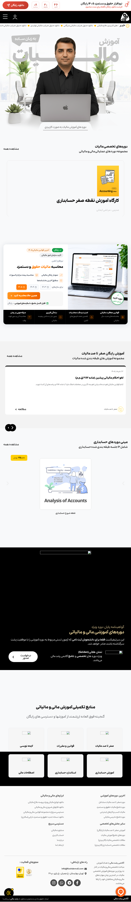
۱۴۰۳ (44, 287)
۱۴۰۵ (20, 287)
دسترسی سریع (56, 823)
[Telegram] (69, 883)
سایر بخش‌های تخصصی (112, 823)
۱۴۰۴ (32, 287)
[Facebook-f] (77, 883)
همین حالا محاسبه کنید (25, 295)
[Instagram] (53, 883)
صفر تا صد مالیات (110, 409)
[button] (5, 16)
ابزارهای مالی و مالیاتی (52, 795)
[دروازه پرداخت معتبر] (20, 872)
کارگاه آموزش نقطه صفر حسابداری (88, 201)
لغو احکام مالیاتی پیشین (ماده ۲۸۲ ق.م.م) (99, 378)
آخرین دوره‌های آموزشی (112, 795)
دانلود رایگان (17, 5)
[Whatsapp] (61, 883)
